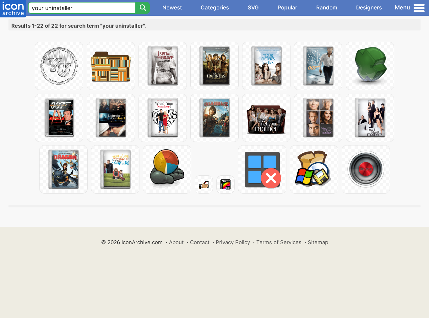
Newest (172, 7)
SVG (253, 7)
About (176, 242)
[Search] (142, 8)
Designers (369, 7)
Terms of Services (278, 242)
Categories (215, 7)
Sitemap (318, 242)
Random (326, 7)
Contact (199, 242)
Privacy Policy (233, 242)
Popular (287, 7)
